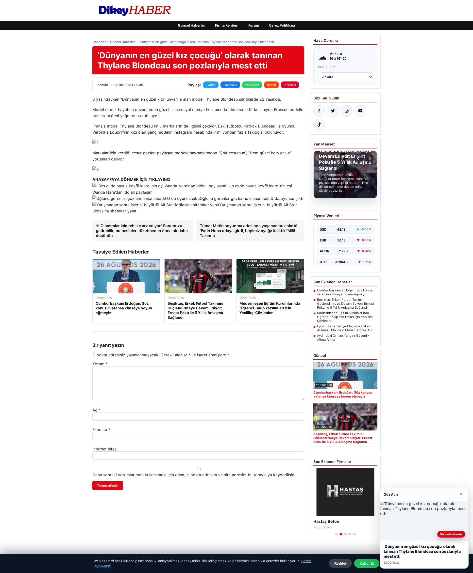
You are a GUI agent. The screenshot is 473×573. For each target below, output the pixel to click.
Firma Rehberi (226, 25)
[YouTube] (360, 111)
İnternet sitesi (105, 448)
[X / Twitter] (332, 111)
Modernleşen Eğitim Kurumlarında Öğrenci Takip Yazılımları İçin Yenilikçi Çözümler (345, 317)
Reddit (271, 85)
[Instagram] (346, 111)
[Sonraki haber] (369, 158)
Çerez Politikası (282, 25)
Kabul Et (367, 563)
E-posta (101, 429)
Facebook (230, 85)
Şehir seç (327, 67)
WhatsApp (252, 85)
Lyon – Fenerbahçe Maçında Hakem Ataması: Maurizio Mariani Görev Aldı (345, 328)
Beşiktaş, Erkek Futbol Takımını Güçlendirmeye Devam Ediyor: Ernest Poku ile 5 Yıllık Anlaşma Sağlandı (345, 303)
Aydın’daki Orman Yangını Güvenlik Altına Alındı (343, 337)
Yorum (100, 363)
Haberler (99, 42)
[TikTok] (319, 124)
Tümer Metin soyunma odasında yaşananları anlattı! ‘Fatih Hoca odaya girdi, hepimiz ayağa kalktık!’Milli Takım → (248, 230)
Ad (96, 410)
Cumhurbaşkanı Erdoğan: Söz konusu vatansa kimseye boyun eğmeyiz (345, 292)
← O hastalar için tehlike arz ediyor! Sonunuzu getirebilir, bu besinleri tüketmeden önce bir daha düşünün (142, 230)
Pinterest (290, 85)
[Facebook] (319, 111)
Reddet (340, 563)
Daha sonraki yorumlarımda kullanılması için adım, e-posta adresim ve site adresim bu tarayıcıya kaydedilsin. (193, 474)
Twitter (211, 85)
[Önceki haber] (359, 158)
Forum (253, 25)
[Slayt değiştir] (336, 534)
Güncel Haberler (191, 25)
